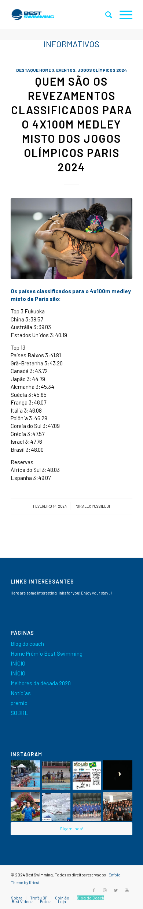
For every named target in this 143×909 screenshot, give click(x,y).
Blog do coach (27, 643)
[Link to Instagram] (104, 890)
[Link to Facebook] (93, 890)
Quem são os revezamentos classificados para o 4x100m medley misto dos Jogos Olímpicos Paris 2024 (71, 124)
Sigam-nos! (71, 828)
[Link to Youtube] (126, 890)
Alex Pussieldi (96, 506)
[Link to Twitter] (115, 890)
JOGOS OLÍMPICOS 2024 (102, 69)
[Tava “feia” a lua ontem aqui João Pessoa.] (117, 775)
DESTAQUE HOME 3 (35, 69)
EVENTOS (66, 69)
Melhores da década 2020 (41, 683)
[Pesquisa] (105, 14)
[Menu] (122, 14)
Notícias (21, 693)
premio (19, 703)
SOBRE (19, 712)
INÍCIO (18, 663)
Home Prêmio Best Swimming (46, 653)
